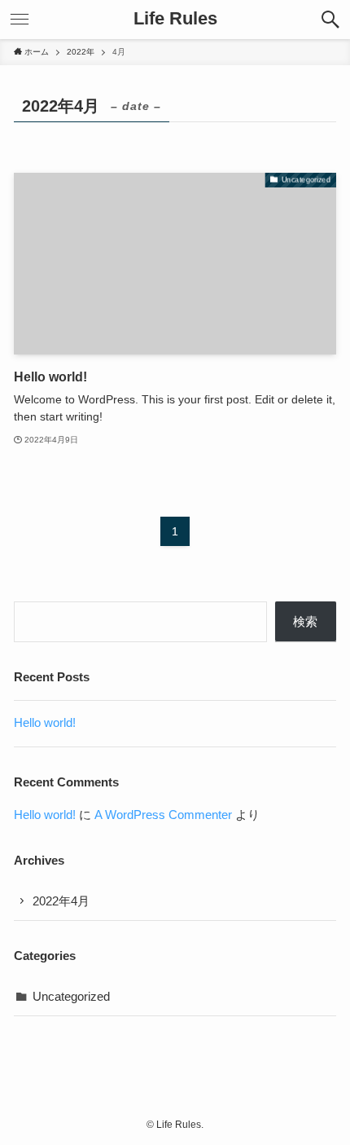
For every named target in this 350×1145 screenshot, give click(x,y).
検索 (305, 621)
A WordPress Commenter (163, 814)
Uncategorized (71, 996)
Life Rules (175, 20)
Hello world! (45, 722)
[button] (330, 19)
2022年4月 (61, 901)
